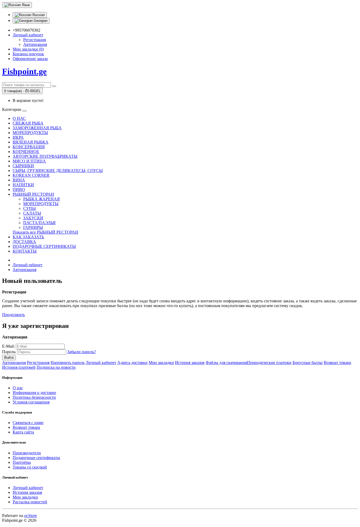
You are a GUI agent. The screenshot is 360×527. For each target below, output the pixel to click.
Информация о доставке (34, 392)
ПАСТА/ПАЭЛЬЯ (39, 222)
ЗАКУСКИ (33, 218)
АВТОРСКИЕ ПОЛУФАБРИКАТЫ (45, 156)
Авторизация (35, 44)
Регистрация (34, 39)
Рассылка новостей (30, 502)
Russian (38, 15)
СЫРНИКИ (23, 166)
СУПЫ (29, 208)
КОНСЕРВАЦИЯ (29, 147)
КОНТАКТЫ (25, 251)
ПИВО (19, 189)
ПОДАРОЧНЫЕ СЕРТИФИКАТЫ (44, 246)
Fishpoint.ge (24, 71)
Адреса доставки (132, 362)
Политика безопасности (34, 397)
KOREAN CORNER (31, 175)
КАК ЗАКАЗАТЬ (28, 237)
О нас (18, 388)
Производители (27, 453)
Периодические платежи (269, 362)
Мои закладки (161, 362)
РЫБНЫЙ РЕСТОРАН (33, 194)
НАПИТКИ (23, 185)
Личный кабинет (101, 362)
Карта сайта (23, 432)
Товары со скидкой (30, 467)
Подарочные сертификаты (36, 457)
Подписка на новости (56, 367)
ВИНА (19, 180)
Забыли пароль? (81, 351)
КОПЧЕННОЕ (26, 151)
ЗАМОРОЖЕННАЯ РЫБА (37, 128)
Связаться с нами (28, 422)
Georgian (40, 21)
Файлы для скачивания (226, 362)
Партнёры (22, 462)
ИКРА (18, 137)
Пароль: (9, 351)
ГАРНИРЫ (33, 227)
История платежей (19, 367)
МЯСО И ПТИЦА (29, 161)
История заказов (190, 362)
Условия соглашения (31, 402)
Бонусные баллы (308, 362)
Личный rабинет (27, 265)
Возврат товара (337, 362)
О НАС (19, 118)
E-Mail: (8, 346)
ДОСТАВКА (24, 241)
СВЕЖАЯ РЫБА (28, 123)
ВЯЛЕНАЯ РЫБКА (30, 142)
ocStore (30, 515)
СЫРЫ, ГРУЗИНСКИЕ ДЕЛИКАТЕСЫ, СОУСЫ (58, 170)
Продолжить (13, 314)
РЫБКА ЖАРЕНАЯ (41, 199)
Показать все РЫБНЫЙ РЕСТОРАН (45, 232)
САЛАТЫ (32, 213)
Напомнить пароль (68, 362)
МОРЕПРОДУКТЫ (30, 132)
